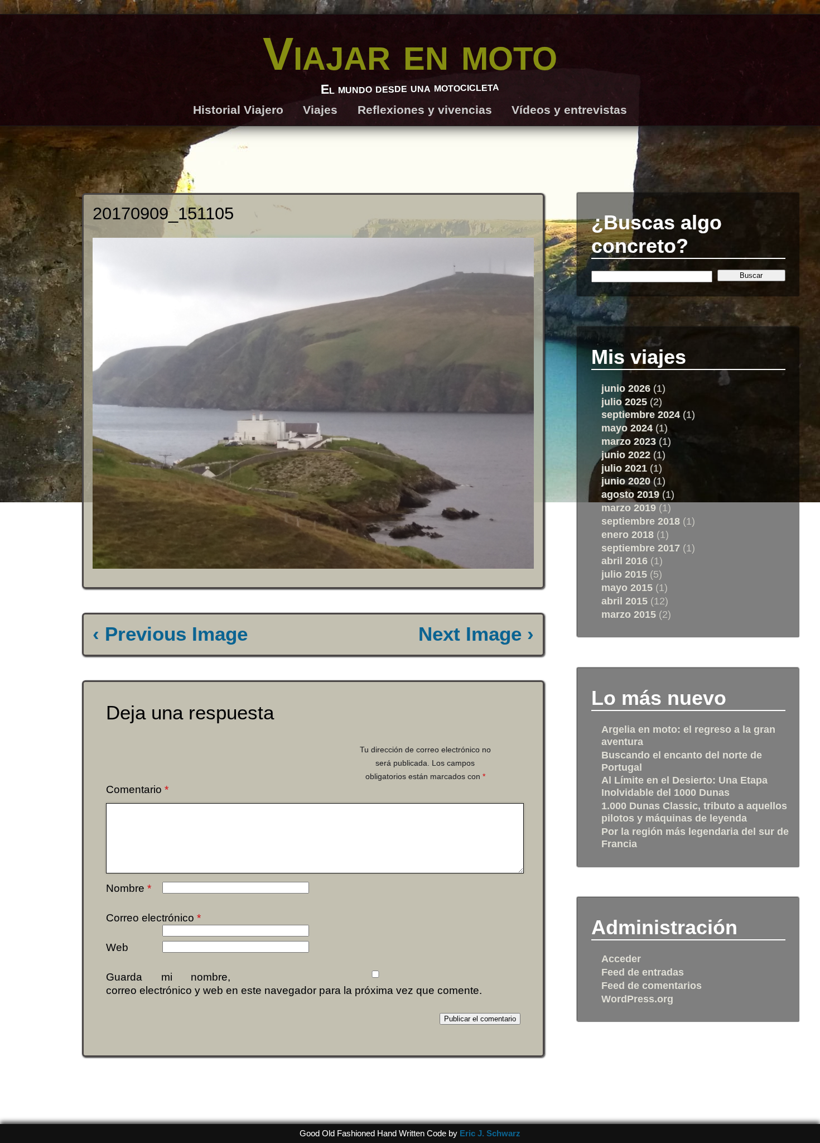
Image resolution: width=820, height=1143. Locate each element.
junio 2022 (625, 454)
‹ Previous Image (170, 634)
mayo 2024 (627, 428)
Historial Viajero (238, 109)
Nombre (128, 888)
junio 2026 (625, 388)
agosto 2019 (630, 494)
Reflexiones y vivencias (425, 109)
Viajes (320, 109)
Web (117, 947)
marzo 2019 (628, 507)
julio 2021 (624, 468)
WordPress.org (637, 999)
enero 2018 (627, 534)
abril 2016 (624, 560)
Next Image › (476, 634)
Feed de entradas (642, 972)
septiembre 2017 (640, 548)
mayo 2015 (627, 587)
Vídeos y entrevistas (569, 109)
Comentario (137, 789)
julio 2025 (624, 401)
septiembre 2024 (640, 414)
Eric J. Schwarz (490, 1133)
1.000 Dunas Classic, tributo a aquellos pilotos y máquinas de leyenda (694, 812)
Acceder (621, 958)
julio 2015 (624, 574)
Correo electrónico (153, 918)
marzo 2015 (628, 614)
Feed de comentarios (651, 985)
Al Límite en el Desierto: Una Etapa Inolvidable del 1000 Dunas (684, 786)
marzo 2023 (628, 441)
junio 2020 (625, 481)
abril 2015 (624, 601)
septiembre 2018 (640, 521)
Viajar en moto (410, 53)
